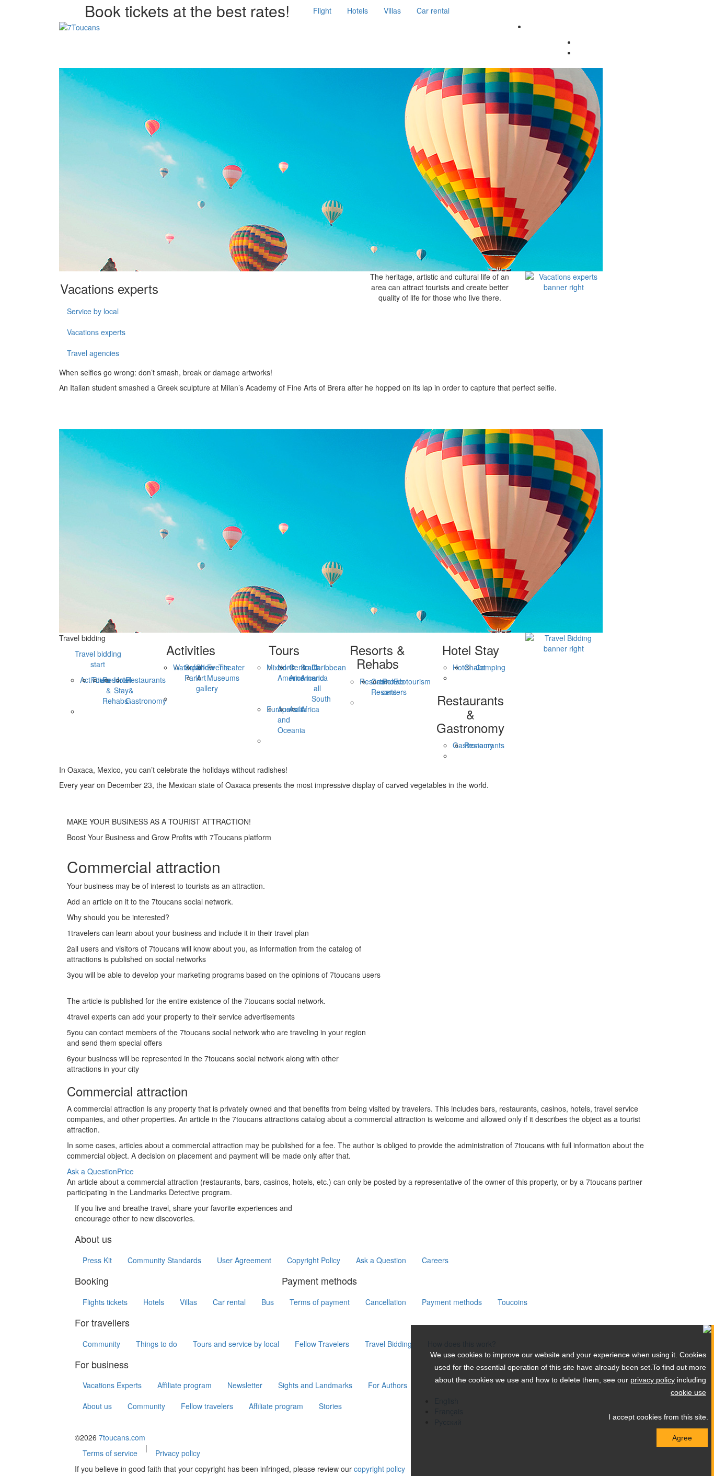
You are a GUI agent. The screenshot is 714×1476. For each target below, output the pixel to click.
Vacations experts (96, 332)
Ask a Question (92, 1171)
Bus (267, 1302)
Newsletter (244, 1385)
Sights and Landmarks (315, 1385)
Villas (392, 10)
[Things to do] (112, 47)
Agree (682, 1438)
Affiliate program (184, 1385)
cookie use (688, 1392)
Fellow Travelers (322, 1343)
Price (125, 1171)
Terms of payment (320, 1302)
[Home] (69, 47)
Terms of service (110, 1453)
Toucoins (512, 1302)
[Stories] (69, 805)
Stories (330, 1406)
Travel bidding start (98, 658)
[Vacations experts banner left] (331, 168)
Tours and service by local (236, 1343)
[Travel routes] (69, 408)
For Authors (387, 1385)
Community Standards (164, 1260)
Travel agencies (93, 353)
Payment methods (452, 1302)
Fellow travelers (207, 1406)
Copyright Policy (313, 1260)
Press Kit (97, 1260)
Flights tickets (105, 1302)
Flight (322, 10)
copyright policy (379, 1468)
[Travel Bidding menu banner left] (331, 529)
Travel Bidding (388, 1343)
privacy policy (652, 1380)
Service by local (93, 311)
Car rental (433, 10)
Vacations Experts (112, 1385)
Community (101, 1343)
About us (97, 1406)
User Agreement (244, 1260)
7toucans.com (122, 1437)
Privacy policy (177, 1453)
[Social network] (91, 47)
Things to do (156, 1343)
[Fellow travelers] (91, 408)
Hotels (357, 10)
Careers (435, 1260)
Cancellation (385, 1302)
